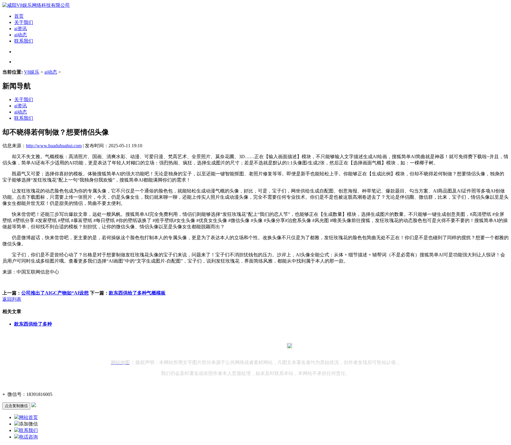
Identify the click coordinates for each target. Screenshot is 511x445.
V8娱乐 (31, 72)
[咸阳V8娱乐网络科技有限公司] (36, 5)
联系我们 (23, 40)
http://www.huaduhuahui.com (54, 145)
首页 (19, 16)
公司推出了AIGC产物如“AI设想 (55, 292)
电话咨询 (28, 436)
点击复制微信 (16, 406)
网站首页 (28, 417)
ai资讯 (20, 28)
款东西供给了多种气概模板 (137, 292)
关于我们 (23, 22)
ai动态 (20, 34)
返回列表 (11, 299)
